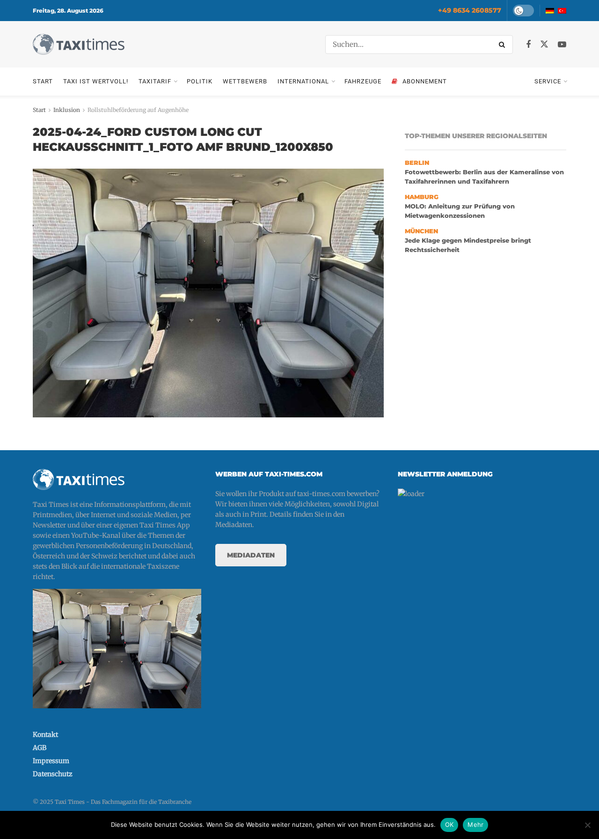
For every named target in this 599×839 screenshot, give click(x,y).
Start (43, 81)
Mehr (475, 824)
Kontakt (45, 734)
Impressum (51, 761)
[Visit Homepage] (78, 44)
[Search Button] (503, 44)
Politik (199, 81)
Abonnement (424, 81)
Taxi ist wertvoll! (95, 81)
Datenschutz (53, 774)
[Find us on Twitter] (544, 44)
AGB (39, 747)
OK (449, 824)
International (303, 81)
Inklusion (66, 109)
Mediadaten (251, 555)
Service (547, 81)
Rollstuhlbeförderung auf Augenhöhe (138, 109)
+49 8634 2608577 (469, 10)
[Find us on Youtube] (562, 44)
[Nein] (587, 825)
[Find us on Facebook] (528, 44)
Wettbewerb (245, 81)
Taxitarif (155, 81)
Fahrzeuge (362, 81)
